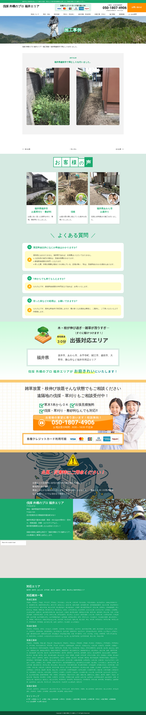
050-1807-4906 (115, 8)
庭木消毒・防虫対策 (84, 14)
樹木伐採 (56, 14)
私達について (35, 14)
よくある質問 (133, 14)
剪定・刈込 (46, 14)
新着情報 (121, 14)
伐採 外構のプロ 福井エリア (70, 713)
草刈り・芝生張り (68, 14)
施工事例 (112, 14)
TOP (29, 699)
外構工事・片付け (100, 14)
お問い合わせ (42, 701)
